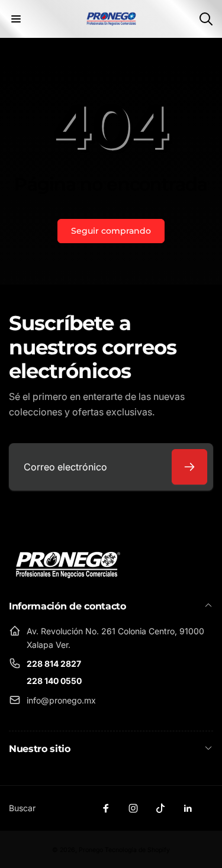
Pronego (91, 850)
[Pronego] (68, 564)
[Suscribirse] (189, 467)
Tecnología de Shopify (137, 850)
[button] (16, 19)
